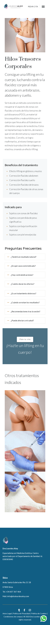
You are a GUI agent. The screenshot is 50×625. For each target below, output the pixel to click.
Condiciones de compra (13, 616)
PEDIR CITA (33, 6)
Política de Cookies (39, 613)
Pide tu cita (25, 339)
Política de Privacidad (21, 613)
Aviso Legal (7, 613)
